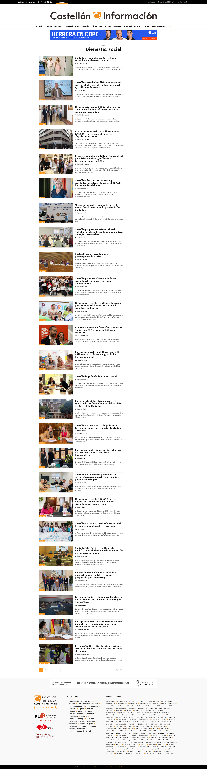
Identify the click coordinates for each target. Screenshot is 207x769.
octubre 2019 (161, 726)
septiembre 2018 (163, 731)
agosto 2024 (132, 708)
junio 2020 (149, 724)
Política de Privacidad (101, 767)
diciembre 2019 (139, 726)
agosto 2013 (132, 751)
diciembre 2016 (155, 737)
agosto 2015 (110, 744)
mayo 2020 (158, 724)
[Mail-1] (51, 2)
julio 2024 (141, 708)
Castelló (42, 75)
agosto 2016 (132, 740)
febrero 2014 (136, 749)
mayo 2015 (135, 744)
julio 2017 (164, 735)
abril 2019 (155, 728)
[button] (169, 26)
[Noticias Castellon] (103, 15)
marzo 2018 (152, 733)
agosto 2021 (155, 719)
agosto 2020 (132, 724)
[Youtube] (48, 2)
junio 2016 (149, 740)
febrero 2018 (161, 733)
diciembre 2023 (139, 710)
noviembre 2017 (122, 735)
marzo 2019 (164, 728)
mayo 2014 (109, 749)
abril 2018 (143, 733)
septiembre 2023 (111, 712)
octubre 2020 (110, 724)
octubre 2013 (110, 751)
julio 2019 (130, 728)
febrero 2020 (119, 726)
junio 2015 (126, 744)
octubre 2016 (110, 740)
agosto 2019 (122, 728)
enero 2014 (145, 749)
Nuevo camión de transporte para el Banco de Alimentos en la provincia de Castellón (97, 208)
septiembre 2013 (121, 751)
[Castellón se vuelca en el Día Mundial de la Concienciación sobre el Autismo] (56, 531)
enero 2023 (119, 715)
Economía (42, 516)
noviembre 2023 (151, 710)
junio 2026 (127, 701)
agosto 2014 (155, 746)
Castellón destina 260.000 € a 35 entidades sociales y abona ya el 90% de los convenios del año (98, 183)
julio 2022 (119, 717)
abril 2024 (167, 708)
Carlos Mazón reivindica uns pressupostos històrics (91, 255)
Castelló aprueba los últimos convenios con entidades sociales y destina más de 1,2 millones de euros (98, 85)
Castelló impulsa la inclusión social (96, 376)
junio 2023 (139, 712)
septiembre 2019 (111, 728)
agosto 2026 (110, 701)
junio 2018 (126, 733)
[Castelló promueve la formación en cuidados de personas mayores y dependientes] (56, 286)
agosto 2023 (122, 712)
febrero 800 (169, 753)
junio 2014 (172, 746)
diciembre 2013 (155, 749)
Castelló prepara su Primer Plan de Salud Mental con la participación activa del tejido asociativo (99, 232)
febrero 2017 (136, 737)
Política (42, 344)
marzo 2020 (109, 726)
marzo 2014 (126, 749)
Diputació (42, 124)
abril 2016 (166, 740)
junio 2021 (172, 719)
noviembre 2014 (122, 746)
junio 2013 (149, 751)
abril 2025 (118, 706)
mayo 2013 (157, 751)
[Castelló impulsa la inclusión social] (56, 384)
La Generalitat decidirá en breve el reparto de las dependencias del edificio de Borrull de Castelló (98, 404)
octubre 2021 (133, 719)
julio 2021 (164, 719)
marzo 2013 (109, 753)
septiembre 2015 (172, 742)
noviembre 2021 (122, 719)
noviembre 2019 (150, 726)
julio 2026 (119, 701)
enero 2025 (145, 706)
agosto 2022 (110, 717)
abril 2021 (118, 721)
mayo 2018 (135, 733)
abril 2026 (144, 701)
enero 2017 (145, 737)
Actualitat (43, 271)
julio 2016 (140, 740)
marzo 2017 (126, 737)
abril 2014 (118, 749)
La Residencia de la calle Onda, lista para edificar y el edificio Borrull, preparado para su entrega (96, 575)
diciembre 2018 (129, 731)
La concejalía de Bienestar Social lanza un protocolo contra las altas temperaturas (98, 453)
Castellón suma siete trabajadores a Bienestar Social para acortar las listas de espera (98, 428)
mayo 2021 (109, 721)
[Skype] (56, 707)
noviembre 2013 (167, 749)
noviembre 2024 (167, 706)
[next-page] (63, 670)
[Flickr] (51, 707)
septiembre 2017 (144, 735)
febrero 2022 (162, 717)
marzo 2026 (152, 701)
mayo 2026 (135, 701)
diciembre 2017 (110, 735)
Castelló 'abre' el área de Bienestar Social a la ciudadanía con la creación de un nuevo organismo (99, 551)
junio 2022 (127, 717)
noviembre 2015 (150, 742)
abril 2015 (143, 744)
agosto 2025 (155, 703)
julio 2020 (141, 724)
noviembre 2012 (150, 753)
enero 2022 (171, 717)
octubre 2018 (152, 731)
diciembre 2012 (138, 753)
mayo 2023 (148, 712)
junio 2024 (149, 708)
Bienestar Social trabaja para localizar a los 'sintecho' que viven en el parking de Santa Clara (98, 600)
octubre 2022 (152, 715)
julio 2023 (131, 712)
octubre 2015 (161, 742)
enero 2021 (145, 721)
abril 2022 (144, 717)
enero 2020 (128, 726)
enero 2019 (119, 731)
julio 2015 (118, 744)
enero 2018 (170, 733)
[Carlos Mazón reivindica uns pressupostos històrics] (56, 262)
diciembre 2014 (110, 746)
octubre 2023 (162, 710)
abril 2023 (157, 712)
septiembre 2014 (145, 746)
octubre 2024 (110, 708)
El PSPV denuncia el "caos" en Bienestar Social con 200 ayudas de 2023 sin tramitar (98, 330)
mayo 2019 (147, 728)
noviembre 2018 (141, 731)
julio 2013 (141, 751)
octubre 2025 (133, 703)
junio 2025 (172, 703)
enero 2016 (128, 742)
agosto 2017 (155, 735)
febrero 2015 (161, 744)
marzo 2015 (152, 744)
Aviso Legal (90, 767)
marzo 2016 (109, 742)
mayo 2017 (109, 737)
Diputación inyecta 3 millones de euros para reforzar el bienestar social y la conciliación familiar (98, 306)
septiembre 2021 (144, 719)
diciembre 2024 (156, 706)
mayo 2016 (157, 740)
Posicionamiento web (129, 767)
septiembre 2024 (121, 708)
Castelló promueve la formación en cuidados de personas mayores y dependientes (95, 281)
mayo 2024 (158, 708)
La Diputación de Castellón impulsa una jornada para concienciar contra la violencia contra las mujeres (98, 624)
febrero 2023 (110, 715)
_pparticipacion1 (45, 663)
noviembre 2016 (167, 737)
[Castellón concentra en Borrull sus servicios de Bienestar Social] (56, 66)
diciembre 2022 (129, 715)
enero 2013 (128, 753)
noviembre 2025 (122, 703)
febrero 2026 (162, 701)
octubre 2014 (133, 746)
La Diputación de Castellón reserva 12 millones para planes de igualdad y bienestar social (97, 355)
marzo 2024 (109, 710)
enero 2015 (170, 744)
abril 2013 (166, 751)
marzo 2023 (165, 712)
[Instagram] (45, 2)
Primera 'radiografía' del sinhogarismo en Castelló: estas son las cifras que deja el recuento (98, 649)
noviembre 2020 (167, 721)
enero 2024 (128, 710)
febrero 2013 (119, 753)
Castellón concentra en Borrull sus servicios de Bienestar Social (95, 59)
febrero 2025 (136, 706)
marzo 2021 (126, 721)
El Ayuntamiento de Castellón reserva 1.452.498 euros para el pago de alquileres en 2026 (97, 134)
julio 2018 (118, 733)
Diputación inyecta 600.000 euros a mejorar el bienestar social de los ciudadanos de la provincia (96, 502)
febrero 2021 (136, 721)
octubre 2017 (133, 735)
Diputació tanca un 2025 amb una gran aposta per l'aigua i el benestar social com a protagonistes (98, 110)
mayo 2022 (135, 717)
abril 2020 (167, 724)
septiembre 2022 (163, 715)
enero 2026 (171, 701)
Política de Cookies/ (115, 767)
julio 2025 (164, 703)
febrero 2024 (119, 710)
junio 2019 (139, 728)
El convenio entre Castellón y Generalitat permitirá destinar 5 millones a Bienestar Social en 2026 (99, 158)
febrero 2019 (110, 731)
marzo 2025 (126, 706)
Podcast (62, 2)
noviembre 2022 (141, 715)
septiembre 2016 (121, 740)
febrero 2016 (119, 742)
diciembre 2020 (155, 721)
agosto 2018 (110, 733)
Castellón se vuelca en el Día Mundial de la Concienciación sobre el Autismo (98, 525)
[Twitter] (42, 2)
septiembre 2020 (121, 724)
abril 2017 (118, 737)
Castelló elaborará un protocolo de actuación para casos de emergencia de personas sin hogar (98, 477)
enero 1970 (160, 753)
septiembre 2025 (145, 703)
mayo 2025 (109, 706)
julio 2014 (164, 746)
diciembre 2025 (110, 703)
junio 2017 (172, 735)
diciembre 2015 (138, 742)
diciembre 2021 (110, 719)
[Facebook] (39, 2)
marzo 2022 (152, 717)
